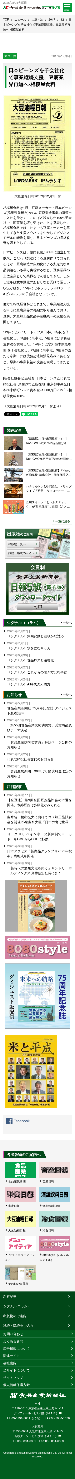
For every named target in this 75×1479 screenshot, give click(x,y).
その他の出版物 (18, 1283)
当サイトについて (16, 1370)
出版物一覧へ (17, 544)
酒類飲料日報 (51, 1206)
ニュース (20, 19)
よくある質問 (13, 1341)
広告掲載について (16, 1348)
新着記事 (9, 1296)
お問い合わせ (13, 1333)
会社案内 (9, 1363)
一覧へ (67, 622)
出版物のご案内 (14, 1315)
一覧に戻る (62, 521)
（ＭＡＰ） (51, 1413)
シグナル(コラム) (16, 1306)
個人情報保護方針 (16, 1384)
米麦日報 (14, 1206)
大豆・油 (37, 19)
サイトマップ (13, 1377)
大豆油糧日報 (17, 1230)
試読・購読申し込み (18, 1325)
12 (62, 19)
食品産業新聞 (17, 1181)
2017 (52, 19)
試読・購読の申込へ (21, 553)
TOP (6, 19)
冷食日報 (48, 1230)
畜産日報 (48, 1181)
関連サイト (11, 1355)
